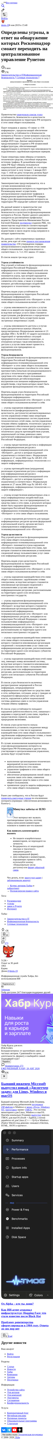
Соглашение (13, 1400)
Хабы (10, 1372)
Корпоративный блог (18, 1413)
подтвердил (26, 223)
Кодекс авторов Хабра (21, 885)
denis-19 (5, 25)
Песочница (12, 1380)
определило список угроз (29, 114)
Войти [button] (4, 18)
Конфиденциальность (18, 1403)
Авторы (11, 1377)
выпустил (36, 1115)
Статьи (10, 1366)
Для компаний (14, 1395)
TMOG (28, 1109)
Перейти (6, 1061)
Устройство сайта (16, 1389)
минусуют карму (33, 877)
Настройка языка (9, 1435)
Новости (11, 1369)
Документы (13, 1397)
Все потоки (11, 2)
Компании (12, 1374)
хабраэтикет (13, 888)
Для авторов (13, 1392)
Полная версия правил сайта (24, 891)
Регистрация (13, 1356)
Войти (10, 1354)
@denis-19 (13, 971)
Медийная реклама (16, 1415)
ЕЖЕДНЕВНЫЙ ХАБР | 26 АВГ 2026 (20, 1068)
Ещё (10, 1336)
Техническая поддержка (31, 1434)
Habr (17, 1437)
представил (11, 1109)
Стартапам (12, 1423)
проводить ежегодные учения (16, 798)
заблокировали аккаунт (18, 880)
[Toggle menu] (2, 3)
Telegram (5, 989)
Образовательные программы (22, 1421)
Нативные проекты (16, 1418)
